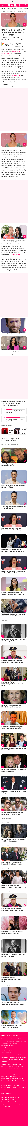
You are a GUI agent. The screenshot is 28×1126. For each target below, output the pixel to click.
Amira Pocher (16, 51)
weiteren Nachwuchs (16, 255)
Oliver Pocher (5, 54)
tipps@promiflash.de (10, 440)
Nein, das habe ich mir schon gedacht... (15, 420)
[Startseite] (14, 5)
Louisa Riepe (15, 37)
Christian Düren (16, 75)
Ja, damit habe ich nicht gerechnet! (14, 411)
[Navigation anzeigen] (2, 5)
